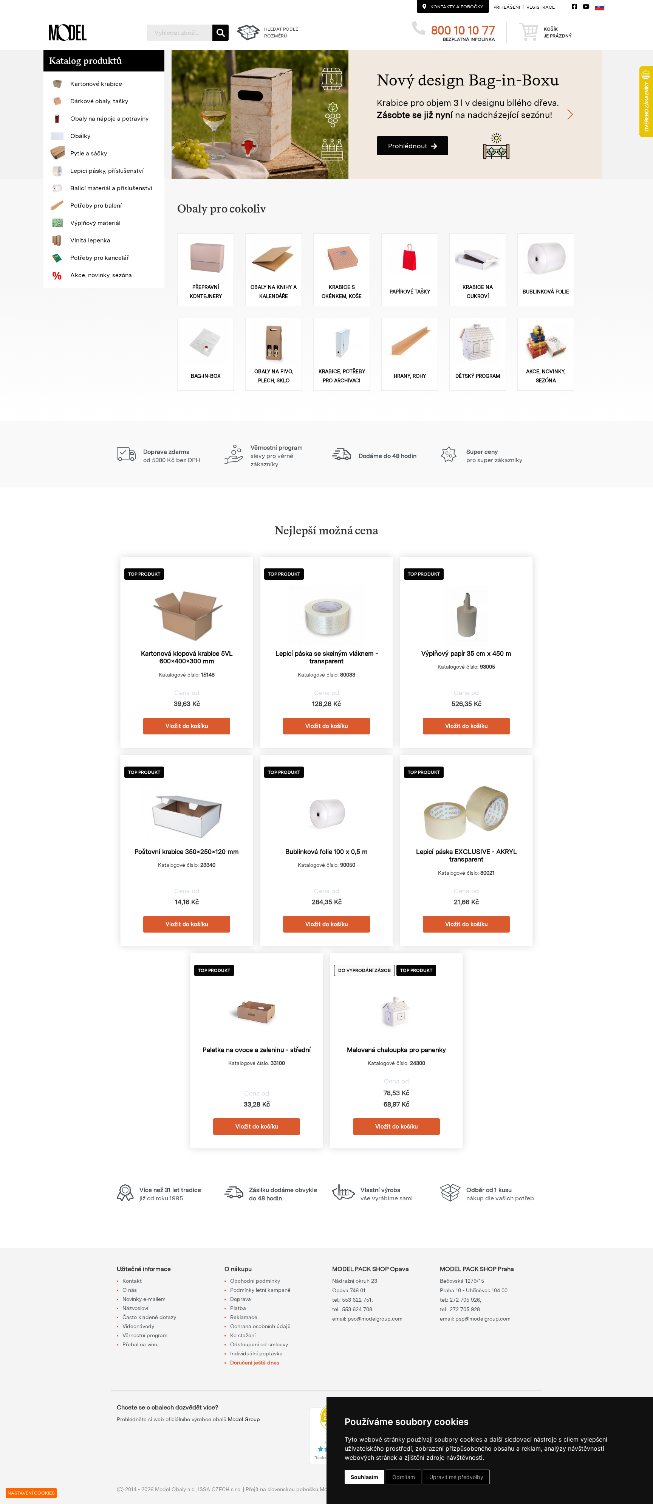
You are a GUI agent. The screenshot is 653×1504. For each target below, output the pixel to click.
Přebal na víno (139, 1344)
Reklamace (243, 1317)
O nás (129, 1290)
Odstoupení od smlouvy (259, 1344)
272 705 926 (465, 1300)
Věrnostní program (144, 1335)
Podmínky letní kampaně (260, 1290)
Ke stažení (242, 1335)
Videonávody (138, 1326)
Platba (238, 1308)
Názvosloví (135, 1308)
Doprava (240, 1299)
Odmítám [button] (403, 1477)
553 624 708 (357, 1309)
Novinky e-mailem (144, 1299)
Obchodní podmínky (255, 1281)
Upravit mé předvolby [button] (456, 1477)
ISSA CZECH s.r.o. (219, 1489)
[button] (103, 84)
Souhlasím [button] (364, 1477)
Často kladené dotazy (149, 1317)
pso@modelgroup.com (375, 1319)
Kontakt (132, 1281)
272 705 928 (465, 1309)
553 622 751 (356, 1300)
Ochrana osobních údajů (260, 1326)
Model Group (244, 1419)
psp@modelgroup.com (483, 1319)
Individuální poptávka (256, 1353)
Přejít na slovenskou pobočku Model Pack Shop (304, 1489)
